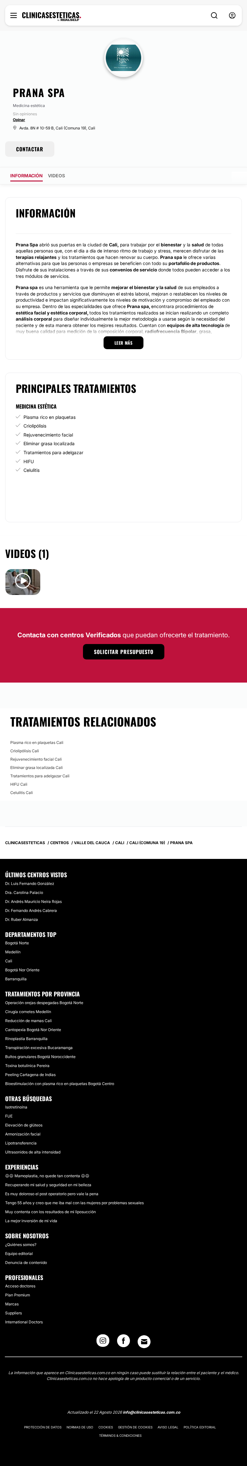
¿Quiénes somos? (20, 1244)
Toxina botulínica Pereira (27, 1065)
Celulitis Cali (21, 792)
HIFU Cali (18, 784)
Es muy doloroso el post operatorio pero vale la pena (51, 1193)
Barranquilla (16, 978)
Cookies (105, 1427)
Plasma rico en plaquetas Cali (36, 742)
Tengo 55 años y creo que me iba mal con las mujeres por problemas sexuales (74, 1202)
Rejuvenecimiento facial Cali (36, 759)
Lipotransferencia (21, 1143)
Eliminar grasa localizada (49, 443)
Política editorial (200, 1427)
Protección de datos (42, 1427)
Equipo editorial (19, 1253)
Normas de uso (80, 1427)
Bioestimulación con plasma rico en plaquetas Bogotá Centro (59, 1083)
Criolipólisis (34, 425)
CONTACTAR (29, 149)
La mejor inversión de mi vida (31, 1220)
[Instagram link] (102, 1342)
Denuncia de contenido (26, 1262)
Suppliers (13, 1313)
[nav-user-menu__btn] (232, 15)
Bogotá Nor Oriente (22, 969)
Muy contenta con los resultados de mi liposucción (50, 1211)
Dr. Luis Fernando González (29, 883)
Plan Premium (17, 1295)
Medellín (13, 951)
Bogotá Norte (17, 943)
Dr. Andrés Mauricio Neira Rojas (33, 901)
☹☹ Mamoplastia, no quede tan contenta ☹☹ (47, 1175)
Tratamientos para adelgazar (53, 452)
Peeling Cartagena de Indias (30, 1074)
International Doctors (24, 1322)
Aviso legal (168, 1427)
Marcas (12, 1304)
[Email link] (144, 1341)
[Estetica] (51, 16)
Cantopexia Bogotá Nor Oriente (33, 1029)
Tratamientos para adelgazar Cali (39, 775)
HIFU (28, 461)
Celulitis (31, 470)
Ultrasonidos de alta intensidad (32, 1152)
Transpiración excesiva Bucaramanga (39, 1047)
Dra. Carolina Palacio (24, 892)
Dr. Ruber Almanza (21, 919)
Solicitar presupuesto (123, 652)
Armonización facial (23, 1134)
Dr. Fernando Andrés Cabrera (31, 910)
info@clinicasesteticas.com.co (151, 1412)
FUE (9, 1116)
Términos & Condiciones (120, 1435)
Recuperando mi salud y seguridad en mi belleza (48, 1184)
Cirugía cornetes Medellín (28, 1011)
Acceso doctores (20, 1286)
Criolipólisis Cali (24, 750)
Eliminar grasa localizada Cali (36, 767)
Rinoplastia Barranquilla (26, 1038)
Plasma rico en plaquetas (49, 417)
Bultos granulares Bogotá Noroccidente (40, 1056)
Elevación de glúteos (23, 1125)
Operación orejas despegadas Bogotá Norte (44, 1002)
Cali (8, 960)
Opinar (19, 119)
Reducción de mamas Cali (28, 1020)
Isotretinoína (16, 1107)
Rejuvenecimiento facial (48, 434)
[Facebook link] (123, 1342)
